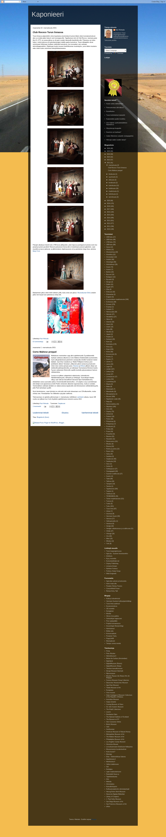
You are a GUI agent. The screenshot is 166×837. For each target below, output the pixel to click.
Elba (107, 289)
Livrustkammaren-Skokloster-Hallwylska (119, 747)
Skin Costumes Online (113, 722)
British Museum (111, 724)
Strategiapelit (110, 471)
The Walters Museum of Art (115, 737)
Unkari (108, 511)
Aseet (108, 267)
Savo (108, 464)
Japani (108, 334)
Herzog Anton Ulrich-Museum (115, 791)
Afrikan (82, 366)
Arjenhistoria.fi (111, 759)
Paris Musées (110, 653)
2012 (108, 223)
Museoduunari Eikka (84, 293)
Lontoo (108, 379)
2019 (108, 203)
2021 (108, 163)
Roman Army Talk (112, 591)
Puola (108, 431)
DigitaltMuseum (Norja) (113, 666)
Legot (108, 366)
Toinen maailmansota (113, 498)
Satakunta (109, 461)
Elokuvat (109, 292)
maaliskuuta (113, 191)
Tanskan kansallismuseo (114, 668)
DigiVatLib (109, 661)
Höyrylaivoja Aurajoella (113, 128)
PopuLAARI (110, 638)
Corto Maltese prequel (45, 352)
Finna (108, 651)
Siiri (107, 767)
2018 (108, 206)
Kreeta (108, 356)
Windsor (109, 541)
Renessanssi (110, 441)
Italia (107, 329)
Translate (120, 53)
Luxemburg (109, 381)
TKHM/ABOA (110, 496)
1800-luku (109, 244)
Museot (108, 396)
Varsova (109, 518)
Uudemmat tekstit (41, 413)
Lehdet (108, 369)
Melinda (108, 781)
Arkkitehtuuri (110, 264)
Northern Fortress (112, 568)
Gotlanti (108, 309)
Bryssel (108, 274)
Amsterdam (110, 257)
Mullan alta (109, 631)
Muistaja (109, 754)
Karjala (108, 337)
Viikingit (108, 533)
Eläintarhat (109, 294)
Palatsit (108, 416)
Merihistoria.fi (110, 761)
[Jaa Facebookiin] (59, 342)
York (107, 543)
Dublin (108, 284)
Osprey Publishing (112, 563)
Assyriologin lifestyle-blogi (114, 626)
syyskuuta (112, 177)
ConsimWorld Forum (113, 588)
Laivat (108, 361)
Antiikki (108, 259)
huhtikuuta (112, 188)
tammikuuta (113, 197)
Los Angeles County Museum (115, 742)
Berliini (108, 272)
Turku (108, 506)
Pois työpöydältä (111, 621)
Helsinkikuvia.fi (111, 656)
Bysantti (109, 279)
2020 (108, 200)
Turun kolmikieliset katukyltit (115, 115)
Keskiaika (109, 344)
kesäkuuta (112, 182)
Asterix (108, 269)
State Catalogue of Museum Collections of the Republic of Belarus (119, 696)
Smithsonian (110, 729)
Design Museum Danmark (114, 671)
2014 (108, 218)
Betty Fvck (36, 251)
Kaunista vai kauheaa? (113, 132)
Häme (108, 319)
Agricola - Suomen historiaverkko (117, 553)
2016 (108, 212)
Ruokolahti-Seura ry (112, 774)
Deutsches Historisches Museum (117, 683)
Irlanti (108, 324)
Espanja (109, 307)
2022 (108, 160)
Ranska (108, 436)
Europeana (109, 690)
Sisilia (108, 466)
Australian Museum (112, 699)
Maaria (108, 384)
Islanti (108, 327)
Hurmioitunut (110, 628)
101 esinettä (110, 608)
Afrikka (108, 249)
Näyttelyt (109, 406)
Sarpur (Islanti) (111, 702)
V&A (107, 727)
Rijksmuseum (110, 673)
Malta (108, 386)
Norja (108, 401)
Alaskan (75, 366)
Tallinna (108, 481)
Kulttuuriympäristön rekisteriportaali (117, 789)
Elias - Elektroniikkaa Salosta (116, 756)
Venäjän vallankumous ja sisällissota (118, 528)
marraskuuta (113, 165)
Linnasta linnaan (111, 566)
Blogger (93, 819)
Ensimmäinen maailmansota (115, 299)
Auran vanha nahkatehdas (114, 104)
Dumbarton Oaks (111, 714)
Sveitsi (108, 476)
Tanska (108, 486)
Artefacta (109, 556)
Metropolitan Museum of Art (115, 734)
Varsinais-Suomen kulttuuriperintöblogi (118, 601)
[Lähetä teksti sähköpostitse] (47, 341)
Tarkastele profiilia (110, 40)
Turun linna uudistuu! (113, 603)
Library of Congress (112, 796)
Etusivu (65, 413)
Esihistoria (109, 302)
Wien (108, 538)
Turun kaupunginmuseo (114, 551)
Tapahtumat (110, 489)
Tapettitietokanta (111, 776)
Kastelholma (110, 111)
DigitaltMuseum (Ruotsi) (114, 663)
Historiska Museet (112, 744)
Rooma (108, 446)
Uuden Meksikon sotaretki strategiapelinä (119, 136)
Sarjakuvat (61, 403)
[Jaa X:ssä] (57, 342)
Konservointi (110, 354)
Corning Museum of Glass (114, 704)
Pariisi (108, 419)
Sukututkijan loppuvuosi (114, 618)
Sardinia (109, 456)
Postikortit (109, 426)
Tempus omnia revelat (113, 643)
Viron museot (110, 692)
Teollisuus (109, 494)
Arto (107, 779)
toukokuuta (112, 185)
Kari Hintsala (120, 30)
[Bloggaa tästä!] (55, 342)
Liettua (108, 371)
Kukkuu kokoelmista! (113, 598)
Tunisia (108, 501)
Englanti (109, 297)
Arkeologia (109, 262)
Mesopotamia (110, 394)
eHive (108, 806)
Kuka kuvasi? (110, 752)
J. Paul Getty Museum (113, 799)
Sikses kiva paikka (112, 616)
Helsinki (108, 314)
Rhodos (108, 444)
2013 (108, 220)
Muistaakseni (110, 641)
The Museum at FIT (112, 719)
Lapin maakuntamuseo (113, 771)
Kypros (108, 359)
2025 (108, 151)
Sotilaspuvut (110, 469)
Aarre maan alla (111, 583)
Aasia (108, 247)
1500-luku (109, 237)
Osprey (108, 411)
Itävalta (108, 332)
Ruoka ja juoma (111, 449)
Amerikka (109, 254)
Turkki (108, 503)
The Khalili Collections (113, 709)
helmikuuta (112, 194)
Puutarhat (109, 434)
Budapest (109, 277)
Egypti (108, 287)
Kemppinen (110, 611)
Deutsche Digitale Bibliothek (115, 794)
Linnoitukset (110, 376)
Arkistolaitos (110, 784)
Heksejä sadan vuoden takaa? (116, 140)
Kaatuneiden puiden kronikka (115, 119)
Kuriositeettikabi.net (112, 561)
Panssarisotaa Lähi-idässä (115, 107)
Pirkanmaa (109, 421)
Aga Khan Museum (112, 685)
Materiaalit (109, 389)
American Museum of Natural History (118, 732)
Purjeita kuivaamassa (113, 623)
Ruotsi (108, 451)
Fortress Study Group (113, 571)
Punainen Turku (111, 636)
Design (108, 282)
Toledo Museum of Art (113, 687)
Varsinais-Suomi (111, 516)
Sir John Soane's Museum (114, 707)
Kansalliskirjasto (111, 786)
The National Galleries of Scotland (117, 717)
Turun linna (109, 509)
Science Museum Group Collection (117, 680)
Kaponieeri (48, 14)
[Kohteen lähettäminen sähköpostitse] (52, 342)
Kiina (108, 347)
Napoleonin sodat (112, 399)
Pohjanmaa (110, 424)
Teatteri (108, 491)
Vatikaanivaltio (111, 521)
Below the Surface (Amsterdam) (116, 658)
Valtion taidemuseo (112, 764)
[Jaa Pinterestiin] (61, 342)
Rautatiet (109, 439)
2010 (108, 229)
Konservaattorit (111, 633)
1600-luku (109, 239)
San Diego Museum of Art (114, 801)
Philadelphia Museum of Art (115, 739)
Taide (108, 479)
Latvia (108, 364)
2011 (108, 226)
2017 (108, 209)
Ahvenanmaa (110, 252)
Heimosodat (110, 312)
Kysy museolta (111, 558)
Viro (107, 536)
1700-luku (109, 242)
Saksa (108, 454)
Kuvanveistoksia (111, 606)
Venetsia (109, 523)
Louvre (108, 712)
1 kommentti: (37, 406)
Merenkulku (110, 391)
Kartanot (109, 339)
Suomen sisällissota (112, 474)
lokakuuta (112, 174)
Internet (108, 322)
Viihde (108, 531)
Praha (108, 429)
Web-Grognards (111, 573)
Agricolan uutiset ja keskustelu (116, 581)
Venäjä (108, 526)
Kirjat (108, 349)
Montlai (108, 613)
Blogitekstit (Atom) (43, 417)
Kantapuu (109, 769)
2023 (108, 157)
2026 (108, 148)
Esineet (108, 304)
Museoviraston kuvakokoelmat (116, 749)
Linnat (108, 374)
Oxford (108, 414)
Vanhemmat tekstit (90, 413)
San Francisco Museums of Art (116, 804)
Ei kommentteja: (38, 341)
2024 (108, 154)
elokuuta (112, 180)
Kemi (108, 341)
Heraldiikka (109, 317)
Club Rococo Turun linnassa (48, 32)
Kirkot (108, 352)
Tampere (109, 484)
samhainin (80, 397)
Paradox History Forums (114, 586)
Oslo (107, 409)
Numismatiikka (111, 404)
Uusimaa (109, 513)
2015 (108, 215)
